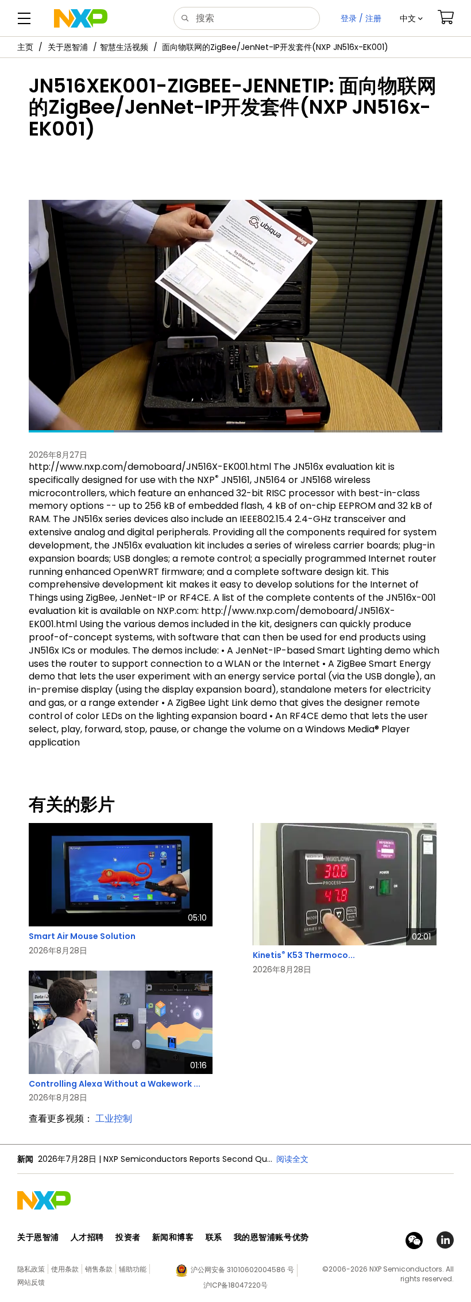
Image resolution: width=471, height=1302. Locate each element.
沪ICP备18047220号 (235, 1285)
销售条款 (99, 1269)
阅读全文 (292, 1159)
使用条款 (65, 1269)
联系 (214, 1237)
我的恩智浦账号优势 (271, 1237)
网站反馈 (31, 1282)
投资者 (128, 1237)
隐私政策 (31, 1269)
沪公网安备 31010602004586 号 (242, 1269)
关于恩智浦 (68, 47)
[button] (411, 18)
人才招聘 (87, 1237)
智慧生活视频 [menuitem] (124, 47)
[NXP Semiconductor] (80, 18)
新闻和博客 (173, 1237)
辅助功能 (132, 1269)
